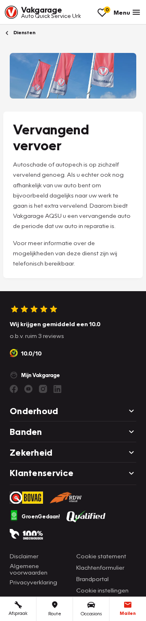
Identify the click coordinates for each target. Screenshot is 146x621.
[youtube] (28, 389)
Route (54, 613)
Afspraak (18, 613)
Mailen (128, 613)
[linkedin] (58, 389)
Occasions (91, 613)
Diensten (23, 32)
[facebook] (14, 389)
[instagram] (43, 389)
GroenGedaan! (40, 516)
